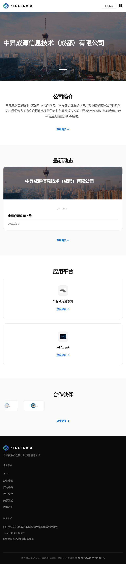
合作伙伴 (8, 493)
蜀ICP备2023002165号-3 (91, 558)
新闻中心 (8, 480)
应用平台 (8, 487)
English (109, 6)
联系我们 (8, 507)
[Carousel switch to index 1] (63, 69)
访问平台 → (63, 309)
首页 (5, 474)
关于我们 (8, 500)
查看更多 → (63, 129)
